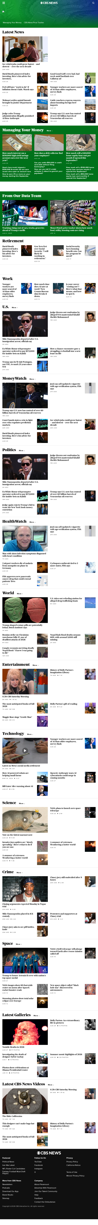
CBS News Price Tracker (34, 22)
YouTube (38, 1162)
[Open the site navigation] (18, 3)
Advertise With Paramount (45, 1188)
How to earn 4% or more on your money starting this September (16, 175)
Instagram (38, 1169)
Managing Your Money (12, 22)
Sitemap (5, 1198)
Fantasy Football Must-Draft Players (13, 1172)
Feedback (38, 1198)
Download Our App (10, 1191)
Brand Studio (7, 1195)
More (49, 131)
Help (36, 1195)
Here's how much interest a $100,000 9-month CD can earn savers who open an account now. (16, 169)
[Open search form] (93, 3)
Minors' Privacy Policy (75, 1176)
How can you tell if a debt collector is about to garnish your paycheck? (48, 171)
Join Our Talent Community (45, 1191)
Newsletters (7, 1184)
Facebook (38, 1165)
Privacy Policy (72, 1162)
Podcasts (6, 1188)
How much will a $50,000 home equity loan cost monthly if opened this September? (79, 176)
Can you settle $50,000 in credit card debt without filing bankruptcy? (48, 165)
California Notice (73, 1165)
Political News (8, 1162)
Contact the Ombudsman (44, 1202)
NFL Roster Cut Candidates (13, 1169)
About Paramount (41, 1184)
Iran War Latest (8, 1165)
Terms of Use (71, 1172)
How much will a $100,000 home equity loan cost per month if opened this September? (80, 169)
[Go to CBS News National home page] (49, 3)
